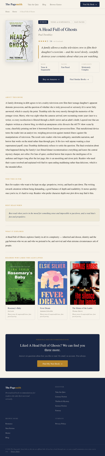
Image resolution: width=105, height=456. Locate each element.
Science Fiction (61, 406)
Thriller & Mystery (62, 401)
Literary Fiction (61, 396)
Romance (8, 423)
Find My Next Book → (52, 363)
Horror (14, 11)
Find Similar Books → (79, 79)
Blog (44, 4)
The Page (13, 4)
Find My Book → (90, 4)
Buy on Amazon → (51, 79)
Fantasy (58, 410)
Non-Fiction (9, 428)
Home (7, 11)
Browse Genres (56, 4)
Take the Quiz (33, 4)
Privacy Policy (60, 423)
